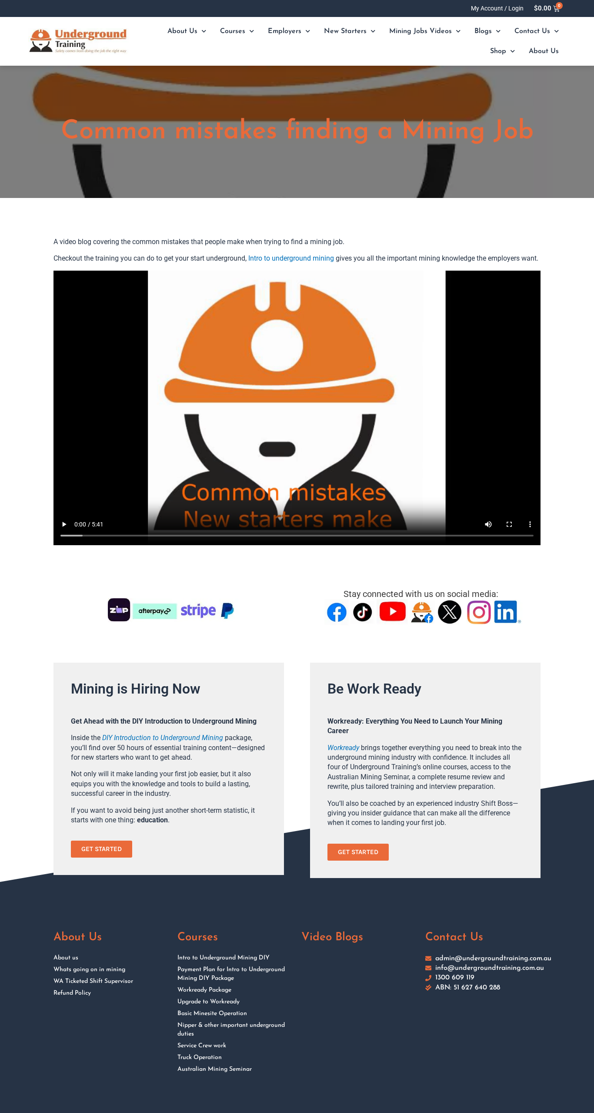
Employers (284, 31)
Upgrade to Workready (208, 1002)
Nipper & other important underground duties (231, 1029)
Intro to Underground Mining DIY (223, 958)
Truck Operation (199, 1057)
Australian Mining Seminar (214, 1069)
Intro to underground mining (291, 258)
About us (65, 958)
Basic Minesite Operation (212, 1013)
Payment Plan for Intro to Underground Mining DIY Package (231, 974)
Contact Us (532, 31)
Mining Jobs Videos (420, 31)
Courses (232, 31)
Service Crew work (201, 1046)
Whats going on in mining (89, 969)
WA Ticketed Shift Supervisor (93, 981)
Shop (498, 51)
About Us (182, 31)
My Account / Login (497, 8)
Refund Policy (72, 993)
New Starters (345, 31)
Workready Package (204, 990)
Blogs (483, 31)
